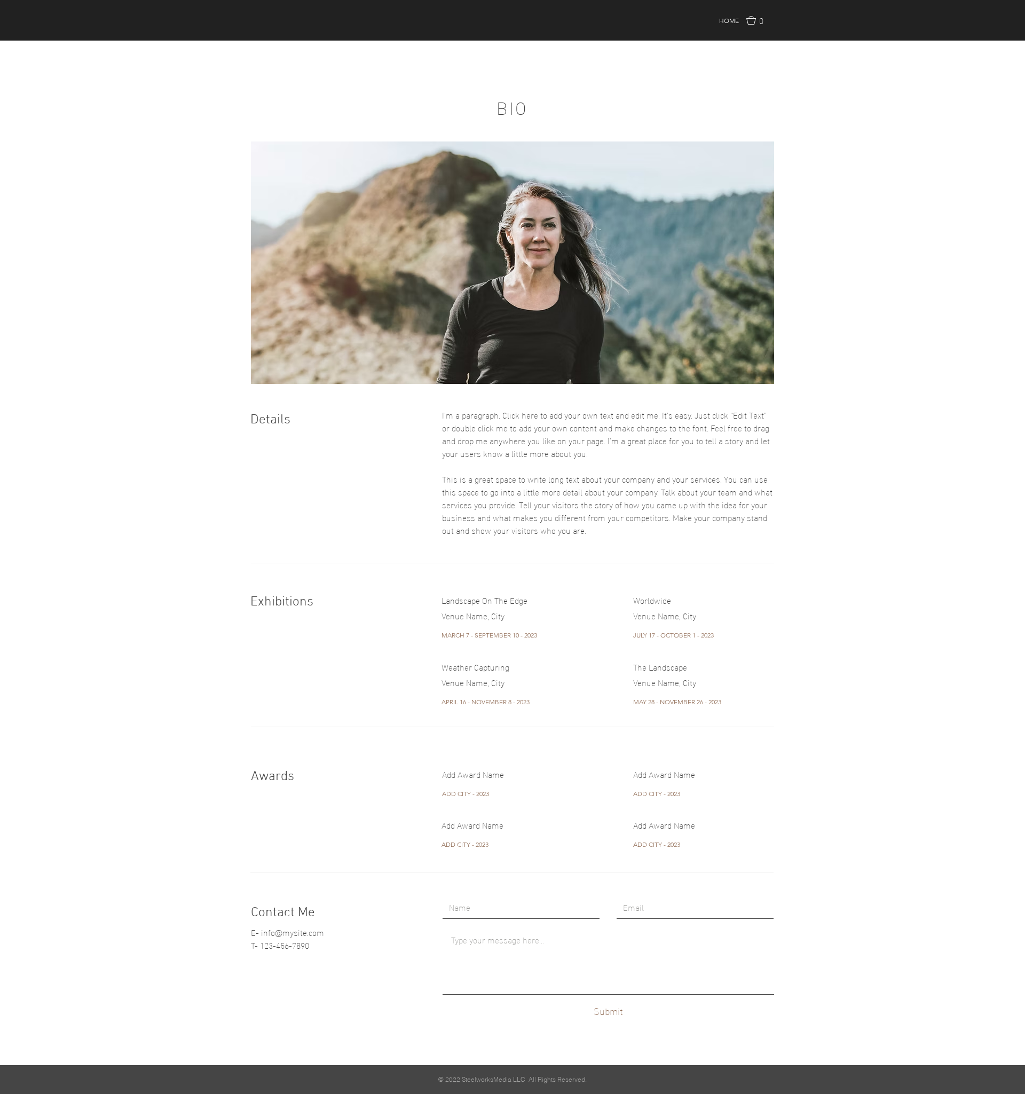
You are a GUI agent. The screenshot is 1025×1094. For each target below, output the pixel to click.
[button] (758, 20)
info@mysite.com (292, 932)
